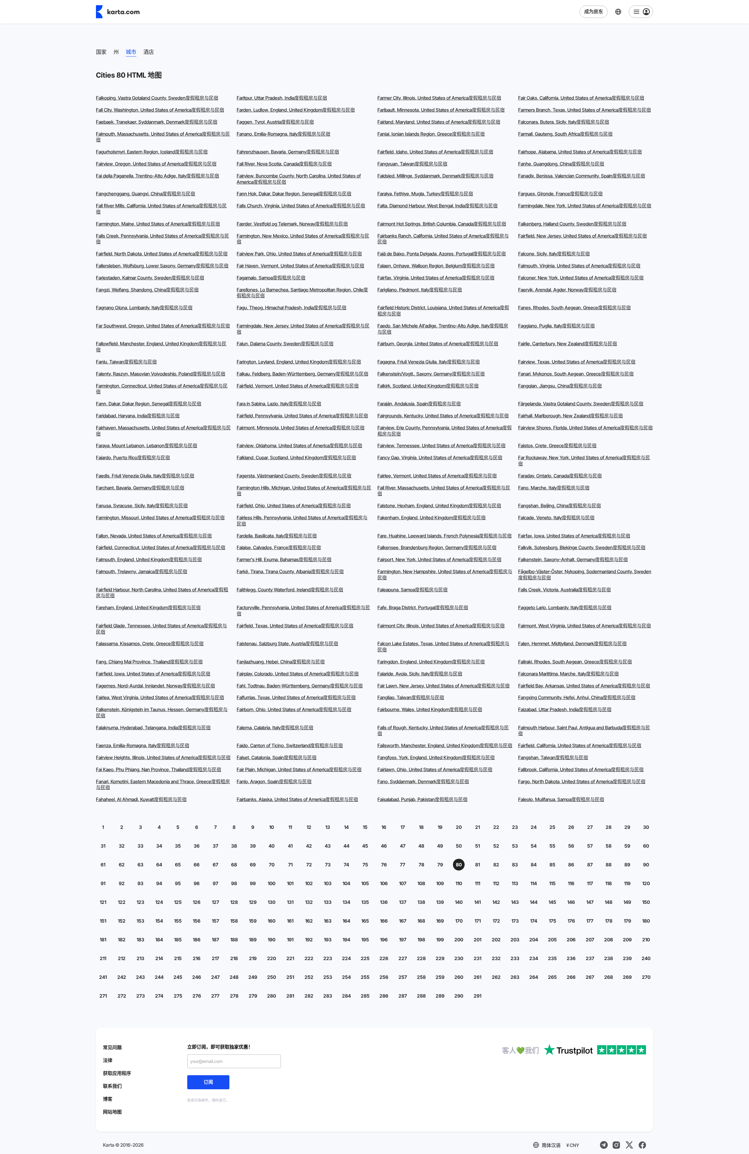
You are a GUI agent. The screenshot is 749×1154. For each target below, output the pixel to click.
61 (103, 865)
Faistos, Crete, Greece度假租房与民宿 (557, 445)
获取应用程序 (117, 1073)
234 (533, 958)
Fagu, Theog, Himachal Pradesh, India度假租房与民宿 (291, 307)
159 (253, 921)
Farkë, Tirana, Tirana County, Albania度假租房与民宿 (290, 571)
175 (552, 921)
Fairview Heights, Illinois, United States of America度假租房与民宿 (163, 757)
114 (533, 883)
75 (365, 865)
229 (440, 958)
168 (421, 921)
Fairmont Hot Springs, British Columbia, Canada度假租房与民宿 (441, 224)
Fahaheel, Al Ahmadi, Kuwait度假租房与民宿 (141, 799)
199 (440, 940)
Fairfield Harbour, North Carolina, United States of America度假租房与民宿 (162, 593)
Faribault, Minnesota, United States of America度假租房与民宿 (441, 110)
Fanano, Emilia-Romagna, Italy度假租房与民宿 (283, 134)
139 (440, 902)
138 (421, 902)
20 (459, 827)
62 (122, 865)
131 (290, 902)
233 (515, 958)
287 (402, 996)
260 (458, 977)
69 (253, 865)
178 (608, 921)
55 (552, 846)
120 (646, 883)
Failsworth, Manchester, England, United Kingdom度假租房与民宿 (444, 745)
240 (646, 958)
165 (365, 921)
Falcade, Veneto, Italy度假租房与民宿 (556, 517)
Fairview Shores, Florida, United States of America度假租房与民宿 (585, 428)
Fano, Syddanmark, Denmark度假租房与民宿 (423, 781)
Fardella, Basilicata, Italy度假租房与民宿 (277, 536)
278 (234, 996)
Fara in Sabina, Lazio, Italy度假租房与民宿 (279, 404)
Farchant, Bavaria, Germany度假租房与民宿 (140, 488)
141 (477, 902)
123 (140, 902)
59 (627, 846)
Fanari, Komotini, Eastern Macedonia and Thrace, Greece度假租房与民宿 (163, 785)
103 (327, 883)
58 (608, 846)
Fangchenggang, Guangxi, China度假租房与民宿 (145, 194)
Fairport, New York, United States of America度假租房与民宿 (439, 559)
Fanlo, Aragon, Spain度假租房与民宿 (274, 781)
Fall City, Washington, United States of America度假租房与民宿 (160, 110)
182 (122, 940)
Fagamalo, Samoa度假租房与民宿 (271, 278)
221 (290, 958)
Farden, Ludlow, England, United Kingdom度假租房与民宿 (296, 110)
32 (122, 846)
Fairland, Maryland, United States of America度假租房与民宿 (438, 122)
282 (309, 996)
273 (140, 996)
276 (197, 996)
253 (327, 977)
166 (384, 921)
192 (309, 940)
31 (103, 846)
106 (384, 883)
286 (383, 996)
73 (328, 865)
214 (159, 958)
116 (571, 883)
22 (496, 827)
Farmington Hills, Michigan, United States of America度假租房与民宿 (304, 491)
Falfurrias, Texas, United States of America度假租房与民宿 (296, 697)
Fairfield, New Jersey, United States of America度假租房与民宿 (582, 236)
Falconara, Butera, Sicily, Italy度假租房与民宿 (563, 122)
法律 (107, 1060)
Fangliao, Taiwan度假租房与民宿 (410, 697)
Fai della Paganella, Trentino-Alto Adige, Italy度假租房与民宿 (157, 176)
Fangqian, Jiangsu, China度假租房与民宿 (560, 386)
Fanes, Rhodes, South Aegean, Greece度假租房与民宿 (574, 307)
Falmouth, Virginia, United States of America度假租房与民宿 (579, 266)
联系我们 (112, 1086)
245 (177, 977)
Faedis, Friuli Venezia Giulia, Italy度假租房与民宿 (145, 476)
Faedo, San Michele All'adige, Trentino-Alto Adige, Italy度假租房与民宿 (442, 329)
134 (346, 902)
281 (290, 996)
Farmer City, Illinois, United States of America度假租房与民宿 (439, 98)
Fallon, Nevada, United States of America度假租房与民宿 (154, 536)
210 (646, 940)
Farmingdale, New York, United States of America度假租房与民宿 (584, 206)
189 (253, 940)
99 (253, 883)
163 (327, 921)
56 (571, 846)
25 (552, 827)
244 (159, 977)
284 (346, 996)
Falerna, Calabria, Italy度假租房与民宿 (275, 727)
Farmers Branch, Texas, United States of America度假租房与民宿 (584, 110)
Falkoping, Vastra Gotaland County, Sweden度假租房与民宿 (157, 98)
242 (121, 977)
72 (309, 865)
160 (271, 921)
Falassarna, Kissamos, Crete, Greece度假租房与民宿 (150, 643)
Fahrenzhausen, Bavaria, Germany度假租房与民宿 (288, 152)
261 (477, 977)
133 (327, 902)
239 (627, 958)
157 (215, 921)
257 (402, 977)
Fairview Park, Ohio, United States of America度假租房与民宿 (299, 254)
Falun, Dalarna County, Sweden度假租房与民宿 (285, 343)
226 (383, 958)
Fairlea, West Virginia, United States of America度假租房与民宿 (160, 697)
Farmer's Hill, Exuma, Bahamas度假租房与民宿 (284, 559)
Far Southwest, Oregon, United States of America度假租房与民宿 (163, 326)
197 (402, 940)
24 (534, 827)
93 (140, 883)
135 (365, 902)
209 (627, 940)
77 (402, 865)
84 (534, 865)
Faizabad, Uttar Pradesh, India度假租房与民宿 (564, 709)
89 (627, 865)
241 (103, 977)
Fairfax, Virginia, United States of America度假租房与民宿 (435, 278)
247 (215, 977)
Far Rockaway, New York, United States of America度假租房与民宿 (584, 461)
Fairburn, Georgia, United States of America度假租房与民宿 (437, 343)
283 (327, 996)
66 (197, 865)
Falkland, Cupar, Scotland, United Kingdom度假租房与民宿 (296, 457)
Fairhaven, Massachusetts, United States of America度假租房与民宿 (163, 431)
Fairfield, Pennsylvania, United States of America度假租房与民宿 (302, 416)
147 (590, 902)
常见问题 (112, 1047)
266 (571, 977)
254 (346, 977)
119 (627, 883)
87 (590, 865)
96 (197, 883)
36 (197, 846)
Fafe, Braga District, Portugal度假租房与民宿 (422, 607)
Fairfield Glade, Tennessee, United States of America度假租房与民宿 (161, 629)
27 (590, 827)
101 (290, 883)
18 (421, 827)
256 (383, 977)
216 (196, 958)
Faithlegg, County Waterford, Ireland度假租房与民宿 (290, 590)
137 (402, 902)
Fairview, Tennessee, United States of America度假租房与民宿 (441, 445)
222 (309, 958)
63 (140, 865)
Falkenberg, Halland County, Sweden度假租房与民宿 (572, 224)
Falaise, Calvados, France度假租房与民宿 (279, 547)
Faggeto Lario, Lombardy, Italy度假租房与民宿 (564, 607)
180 (646, 921)
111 (477, 883)
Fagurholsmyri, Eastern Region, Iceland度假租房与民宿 (152, 152)
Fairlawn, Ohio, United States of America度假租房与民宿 (434, 769)
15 (365, 827)
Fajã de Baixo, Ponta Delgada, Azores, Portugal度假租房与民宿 (441, 254)
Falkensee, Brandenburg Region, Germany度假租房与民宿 (437, 547)
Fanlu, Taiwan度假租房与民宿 (126, 362)
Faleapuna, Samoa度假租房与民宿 (412, 590)
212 (122, 958)
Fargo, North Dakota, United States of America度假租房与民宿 (581, 781)
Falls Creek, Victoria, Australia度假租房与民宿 (564, 590)
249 (252, 977)
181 (103, 940)
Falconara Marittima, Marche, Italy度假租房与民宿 (568, 674)
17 (403, 827)
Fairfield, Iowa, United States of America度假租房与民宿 (153, 674)
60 (646, 846)
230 (458, 958)
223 (327, 958)
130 (271, 902)
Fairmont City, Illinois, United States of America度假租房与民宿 (441, 626)
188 (234, 940)
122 (122, 902)
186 (196, 940)
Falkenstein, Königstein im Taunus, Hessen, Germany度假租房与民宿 (162, 712)
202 (496, 940)
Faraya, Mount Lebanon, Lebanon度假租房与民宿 (146, 445)
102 (309, 883)
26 (571, 827)
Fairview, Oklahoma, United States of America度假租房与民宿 (299, 445)
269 (627, 977)
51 (477, 846)
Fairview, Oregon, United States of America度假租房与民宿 (156, 164)
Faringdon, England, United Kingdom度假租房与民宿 (431, 662)
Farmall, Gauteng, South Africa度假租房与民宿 (565, 134)
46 (384, 846)
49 (440, 846)
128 (234, 902)
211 (103, 958)
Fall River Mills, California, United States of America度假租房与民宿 (161, 209)
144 (533, 902)
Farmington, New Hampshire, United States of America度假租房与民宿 (444, 575)
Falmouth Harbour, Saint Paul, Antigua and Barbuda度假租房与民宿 (584, 731)
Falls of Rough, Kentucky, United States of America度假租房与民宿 (443, 731)
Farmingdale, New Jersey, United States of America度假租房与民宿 (303, 329)
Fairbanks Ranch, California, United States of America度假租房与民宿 (443, 239)
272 (122, 996)
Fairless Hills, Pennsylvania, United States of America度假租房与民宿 (302, 521)
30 (646, 827)
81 (477, 865)
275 (178, 996)
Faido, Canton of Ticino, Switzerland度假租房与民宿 (290, 745)
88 (608, 865)
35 (178, 846)
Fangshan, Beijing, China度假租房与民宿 (559, 505)
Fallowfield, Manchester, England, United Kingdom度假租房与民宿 (161, 347)
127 (215, 902)
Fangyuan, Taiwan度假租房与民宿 (412, 164)
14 (346, 827)
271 (103, 996)
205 (552, 940)
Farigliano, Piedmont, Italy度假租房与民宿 (419, 290)
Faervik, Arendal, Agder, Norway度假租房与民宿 (567, 290)
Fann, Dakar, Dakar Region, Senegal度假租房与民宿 (148, 404)
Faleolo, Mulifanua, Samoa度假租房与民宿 (561, 799)
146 (571, 902)
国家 (101, 52)
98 (234, 883)
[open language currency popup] (618, 12)
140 (459, 902)
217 (215, 958)
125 (178, 902)
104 (346, 883)
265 (552, 977)
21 (477, 827)
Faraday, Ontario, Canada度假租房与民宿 (560, 476)
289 (440, 996)
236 (571, 958)
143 (515, 902)
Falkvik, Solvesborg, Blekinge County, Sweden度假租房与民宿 (581, 547)
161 (290, 921)
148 (608, 902)
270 (646, 977)
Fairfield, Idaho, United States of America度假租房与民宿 (435, 152)
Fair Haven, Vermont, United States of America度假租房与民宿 (300, 266)
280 (271, 996)
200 (458, 940)
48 (421, 846)
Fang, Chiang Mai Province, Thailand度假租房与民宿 (149, 662)
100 (271, 883)
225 (365, 958)
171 (478, 921)
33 (140, 846)
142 (496, 902)
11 (290, 827)
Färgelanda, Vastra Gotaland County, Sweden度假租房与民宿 (580, 404)
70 (271, 865)
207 (590, 940)
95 (178, 883)
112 (496, 883)
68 (234, 865)
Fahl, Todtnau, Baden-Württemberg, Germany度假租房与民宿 (300, 686)
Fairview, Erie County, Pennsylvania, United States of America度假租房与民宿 (444, 431)
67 (215, 865)
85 (552, 865)
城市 (131, 52)
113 (515, 883)
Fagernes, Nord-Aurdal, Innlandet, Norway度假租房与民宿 (155, 686)
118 (608, 883)
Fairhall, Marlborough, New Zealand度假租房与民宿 (570, 416)
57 (590, 846)
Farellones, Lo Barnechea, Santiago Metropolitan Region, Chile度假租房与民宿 (302, 293)
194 (346, 940)
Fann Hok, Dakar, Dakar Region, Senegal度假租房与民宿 (294, 194)
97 (215, 883)
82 (496, 865)
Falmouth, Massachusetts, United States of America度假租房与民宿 (163, 137)
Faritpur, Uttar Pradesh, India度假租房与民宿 (282, 98)
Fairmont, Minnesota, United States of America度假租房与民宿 (301, 428)
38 (234, 846)
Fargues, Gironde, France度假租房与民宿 (560, 194)
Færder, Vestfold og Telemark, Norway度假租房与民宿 (292, 224)
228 (421, 958)
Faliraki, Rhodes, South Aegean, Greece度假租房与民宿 (575, 662)
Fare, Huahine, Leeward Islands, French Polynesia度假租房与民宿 (444, 536)
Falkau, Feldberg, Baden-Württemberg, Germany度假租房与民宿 (302, 374)
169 (440, 921)
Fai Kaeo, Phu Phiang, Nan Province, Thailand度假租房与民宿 (158, 769)
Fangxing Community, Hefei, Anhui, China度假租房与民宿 (576, 697)
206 (571, 940)
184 (159, 940)
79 (440, 865)
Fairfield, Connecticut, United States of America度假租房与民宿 (160, 547)
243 (140, 977)
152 (122, 921)
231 (477, 958)
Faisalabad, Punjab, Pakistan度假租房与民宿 (422, 799)
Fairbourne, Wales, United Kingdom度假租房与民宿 (429, 709)
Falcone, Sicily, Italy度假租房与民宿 (554, 254)
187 (215, 940)
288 (421, 996)
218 (234, 958)
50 (459, 846)
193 (327, 940)
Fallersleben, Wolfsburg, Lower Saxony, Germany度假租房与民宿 (162, 266)
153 (140, 921)
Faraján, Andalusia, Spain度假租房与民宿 (419, 404)
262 (496, 977)
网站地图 (112, 1112)
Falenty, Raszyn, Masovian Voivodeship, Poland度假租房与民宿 (160, 374)
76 (384, 865)
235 (552, 958)
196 (384, 940)
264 (533, 977)
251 (290, 977)
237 (590, 958)
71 (290, 865)
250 (271, 977)
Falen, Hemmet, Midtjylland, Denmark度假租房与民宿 (572, 643)
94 (159, 883)
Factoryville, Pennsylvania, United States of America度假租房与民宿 (303, 611)
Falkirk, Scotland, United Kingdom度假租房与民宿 (428, 386)
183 (140, 940)
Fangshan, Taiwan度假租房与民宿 (553, 757)
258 (421, 977)
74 (346, 865)
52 (496, 846)
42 (309, 846)
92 (122, 883)
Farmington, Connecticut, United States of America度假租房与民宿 (162, 389)
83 (515, 865)
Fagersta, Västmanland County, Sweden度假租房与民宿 (294, 476)
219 (253, 958)
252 (309, 977)
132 (309, 902)
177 (589, 921)
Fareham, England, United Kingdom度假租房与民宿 (148, 607)
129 (253, 902)
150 (646, 902)
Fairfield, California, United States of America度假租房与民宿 (579, 745)
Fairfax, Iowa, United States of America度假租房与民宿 (574, 536)
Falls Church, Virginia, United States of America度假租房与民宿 (301, 206)
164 (346, 921)
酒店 (148, 52)
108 (421, 883)
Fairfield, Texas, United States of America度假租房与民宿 (295, 626)
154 (159, 921)
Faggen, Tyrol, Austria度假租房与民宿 (275, 122)
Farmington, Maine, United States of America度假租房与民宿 (158, 224)
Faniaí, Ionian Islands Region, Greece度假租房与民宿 (431, 134)
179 (627, 921)
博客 (107, 1099)
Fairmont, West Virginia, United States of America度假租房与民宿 (584, 626)
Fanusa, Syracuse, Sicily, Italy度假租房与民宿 (142, 505)
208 (608, 940)
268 (608, 977)
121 (103, 902)
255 (365, 977)
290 (458, 996)
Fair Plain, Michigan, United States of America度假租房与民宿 (299, 769)
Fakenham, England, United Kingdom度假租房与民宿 (431, 517)
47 (403, 846)
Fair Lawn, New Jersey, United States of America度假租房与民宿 (443, 686)
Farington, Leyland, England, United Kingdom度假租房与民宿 (299, 362)
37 (215, 846)
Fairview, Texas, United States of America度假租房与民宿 (576, 362)
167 (402, 921)
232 (496, 958)
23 (515, 827)
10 (271, 827)
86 (571, 865)
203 (515, 940)
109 (440, 883)
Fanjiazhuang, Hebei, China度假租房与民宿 (281, 662)
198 (421, 940)
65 (178, 865)
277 (215, 996)
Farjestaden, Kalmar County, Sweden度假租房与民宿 (150, 278)
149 (627, 902)
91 (103, 883)
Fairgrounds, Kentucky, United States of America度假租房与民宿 (443, 416)
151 (103, 921)
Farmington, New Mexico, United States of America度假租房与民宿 (303, 239)
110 (459, 883)
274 (159, 996)
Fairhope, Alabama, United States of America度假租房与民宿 (580, 152)
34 (159, 846)
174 (533, 921)
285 (365, 996)
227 (402, 958)
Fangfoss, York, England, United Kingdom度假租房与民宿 (436, 757)
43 (328, 846)
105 (365, 883)
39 (253, 846)
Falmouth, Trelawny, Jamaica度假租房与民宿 (141, 571)
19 (440, 827)
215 (178, 958)
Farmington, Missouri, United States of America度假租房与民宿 (160, 517)
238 (608, 958)
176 (571, 921)
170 (459, 921)
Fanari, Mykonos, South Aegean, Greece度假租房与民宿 (576, 374)
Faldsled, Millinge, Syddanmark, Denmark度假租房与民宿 (435, 176)
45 (365, 846)
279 (253, 996)
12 (309, 827)
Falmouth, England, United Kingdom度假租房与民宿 (149, 559)
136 (384, 902)
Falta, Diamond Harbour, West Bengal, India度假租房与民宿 (437, 206)
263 (515, 977)
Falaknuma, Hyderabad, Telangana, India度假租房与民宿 (153, 727)
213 (140, 958)
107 (402, 883)
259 (440, 977)
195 (365, 940)
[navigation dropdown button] (641, 12)
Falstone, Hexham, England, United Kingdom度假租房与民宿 (439, 505)
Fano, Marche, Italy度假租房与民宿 (554, 488)
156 (196, 921)
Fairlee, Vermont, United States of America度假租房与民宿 (437, 476)
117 (590, 883)
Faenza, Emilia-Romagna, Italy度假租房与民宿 (142, 745)
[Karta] (118, 12)
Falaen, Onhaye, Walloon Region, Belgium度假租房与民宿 (436, 266)
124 (159, 902)
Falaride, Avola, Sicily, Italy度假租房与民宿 (419, 674)
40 (271, 846)
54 (534, 846)
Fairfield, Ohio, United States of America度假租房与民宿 (294, 505)
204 (533, 940)
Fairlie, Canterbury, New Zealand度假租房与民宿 (567, 343)
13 (327, 827)
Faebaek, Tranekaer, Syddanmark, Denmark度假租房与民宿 (156, 122)
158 (234, 921)
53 (515, 846)
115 (552, 883)
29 (627, 827)
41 (290, 846)
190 (271, 940)
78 (421, 865)
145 (552, 902)
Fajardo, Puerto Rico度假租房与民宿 (133, 457)
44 (346, 846)
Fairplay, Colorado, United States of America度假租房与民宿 (298, 674)
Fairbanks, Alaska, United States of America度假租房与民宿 (297, 799)
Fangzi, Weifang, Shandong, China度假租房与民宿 (147, 290)
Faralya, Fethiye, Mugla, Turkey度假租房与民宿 (425, 194)
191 (290, 940)
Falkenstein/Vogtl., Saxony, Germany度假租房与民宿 (431, 374)
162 (309, 921)
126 (196, 902)
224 (346, 958)
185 (178, 940)
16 (384, 827)
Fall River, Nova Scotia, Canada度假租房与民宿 (284, 164)
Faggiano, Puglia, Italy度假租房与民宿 (556, 326)
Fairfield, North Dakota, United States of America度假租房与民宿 (162, 254)
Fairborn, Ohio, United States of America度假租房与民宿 (294, 709)
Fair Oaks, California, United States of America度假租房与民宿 (581, 98)
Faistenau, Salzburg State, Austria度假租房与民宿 (287, 643)
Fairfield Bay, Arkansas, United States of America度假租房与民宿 (584, 686)
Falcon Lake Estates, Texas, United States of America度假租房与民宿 (443, 647)
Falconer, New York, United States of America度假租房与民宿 (581, 278)
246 (196, 977)
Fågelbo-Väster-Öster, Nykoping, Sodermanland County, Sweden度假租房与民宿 (584, 575)
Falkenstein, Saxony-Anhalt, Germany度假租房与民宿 (573, 559)
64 (159, 865)
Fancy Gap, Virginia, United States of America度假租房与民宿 (439, 457)
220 (271, 958)
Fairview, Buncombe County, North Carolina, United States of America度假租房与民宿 (299, 179)
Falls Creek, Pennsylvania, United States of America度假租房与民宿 (162, 239)
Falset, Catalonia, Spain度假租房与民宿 (277, 757)
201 (477, 940)
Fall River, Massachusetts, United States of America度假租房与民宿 (443, 491)
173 (515, 921)
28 (608, 827)
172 (496, 921)
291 (477, 996)
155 (178, 921)
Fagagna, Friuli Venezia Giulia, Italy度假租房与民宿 (428, 362)
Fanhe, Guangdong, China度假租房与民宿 (561, 164)
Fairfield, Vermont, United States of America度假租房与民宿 (298, 386)
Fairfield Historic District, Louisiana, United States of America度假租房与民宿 (443, 311)
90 (646, 865)
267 (590, 977)
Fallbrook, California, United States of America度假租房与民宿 (581, 769)
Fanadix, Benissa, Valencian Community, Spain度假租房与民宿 (581, 176)
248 (234, 977)
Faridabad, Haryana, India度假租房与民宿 (138, 416)
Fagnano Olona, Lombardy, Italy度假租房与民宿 (144, 307)
